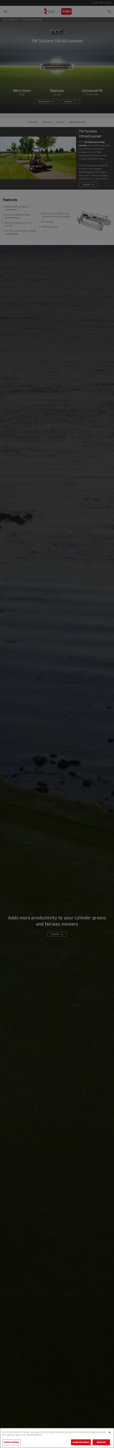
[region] (57, 1438)
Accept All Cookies (81, 1442)
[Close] (109, 1432)
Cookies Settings (11, 1442)
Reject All (101, 1442)
